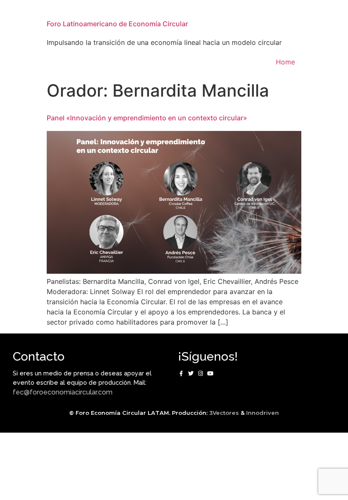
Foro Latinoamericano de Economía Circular (117, 23)
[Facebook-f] (181, 373)
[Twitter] (191, 373)
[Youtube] (210, 373)
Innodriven (262, 412)
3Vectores (224, 412)
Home (285, 62)
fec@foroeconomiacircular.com (62, 392)
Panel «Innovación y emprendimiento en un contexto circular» (147, 118)
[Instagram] (200, 373)
